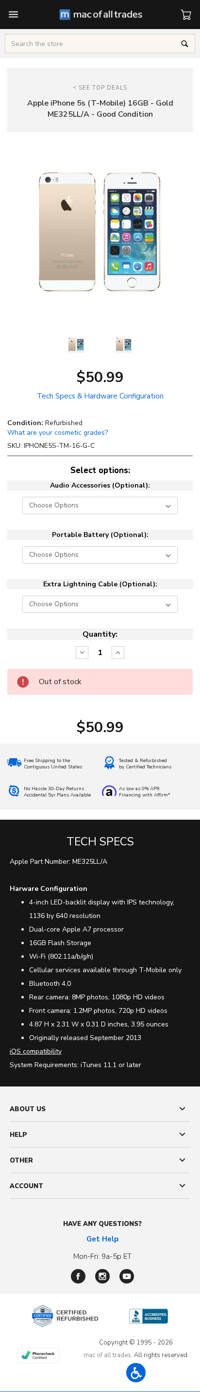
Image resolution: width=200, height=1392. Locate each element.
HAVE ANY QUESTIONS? (102, 1224)
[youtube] (126, 1276)
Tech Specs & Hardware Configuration (100, 396)
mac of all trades (107, 1355)
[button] (136, 1372)
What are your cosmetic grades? (57, 432)
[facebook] (78, 1276)
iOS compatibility (36, 1051)
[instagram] (102, 1276)
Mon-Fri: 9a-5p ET (102, 1256)
